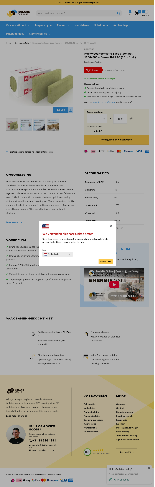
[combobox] (51, 254)
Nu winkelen (105, 262)
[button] (111, 226)
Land (44, 250)
